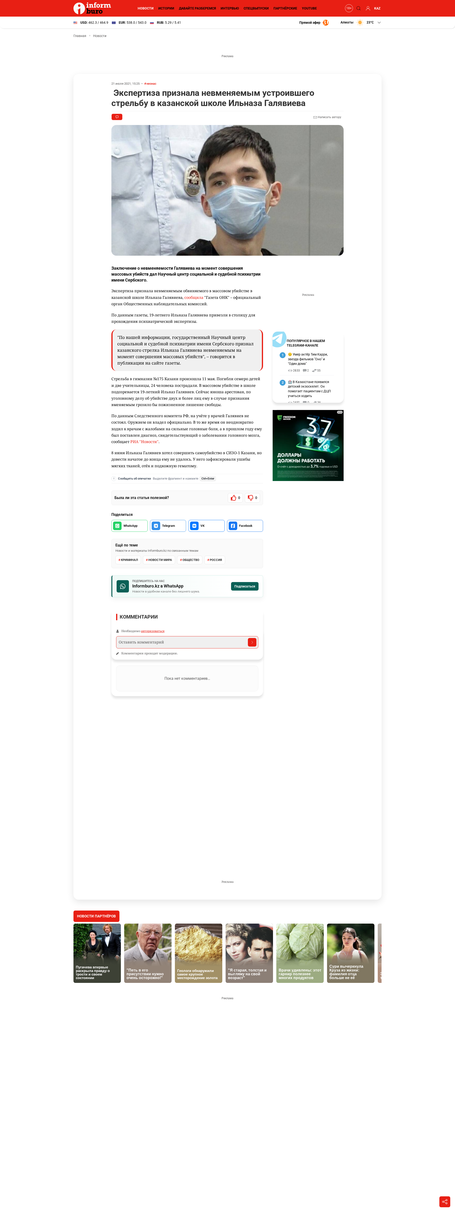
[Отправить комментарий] (252, 642)
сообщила (193, 297)
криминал (129, 560)
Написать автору (329, 117)
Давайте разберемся (197, 8)
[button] (361, 22)
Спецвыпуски (256, 8)
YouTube (309, 8)
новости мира (160, 560)
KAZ (377, 8)
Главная (79, 36)
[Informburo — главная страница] (93, 8)
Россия (216, 560)
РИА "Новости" (144, 441)
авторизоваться (152, 631)
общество (190, 560)
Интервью (230, 8)
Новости (146, 8)
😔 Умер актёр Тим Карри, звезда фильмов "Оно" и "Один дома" (308, 358)
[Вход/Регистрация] (367, 8)
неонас (151, 83)
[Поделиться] (444, 1201)
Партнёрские (285, 8)
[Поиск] (358, 8)
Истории (166, 8)
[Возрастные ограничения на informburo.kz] (348, 8)
